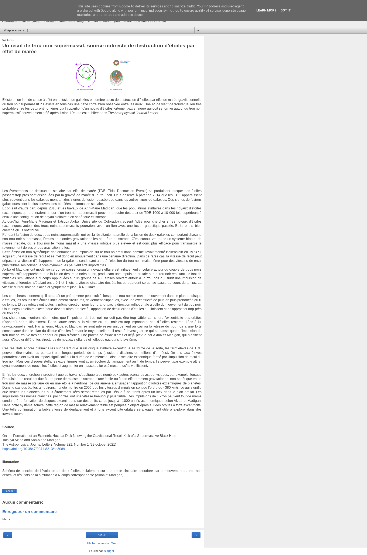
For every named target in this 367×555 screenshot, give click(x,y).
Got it (286, 10)
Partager (9, 491)
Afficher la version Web (101, 543)
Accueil (102, 535)
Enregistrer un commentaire (29, 511)
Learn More (266, 10)
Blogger (109, 550)
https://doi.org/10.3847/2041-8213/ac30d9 (33, 449)
